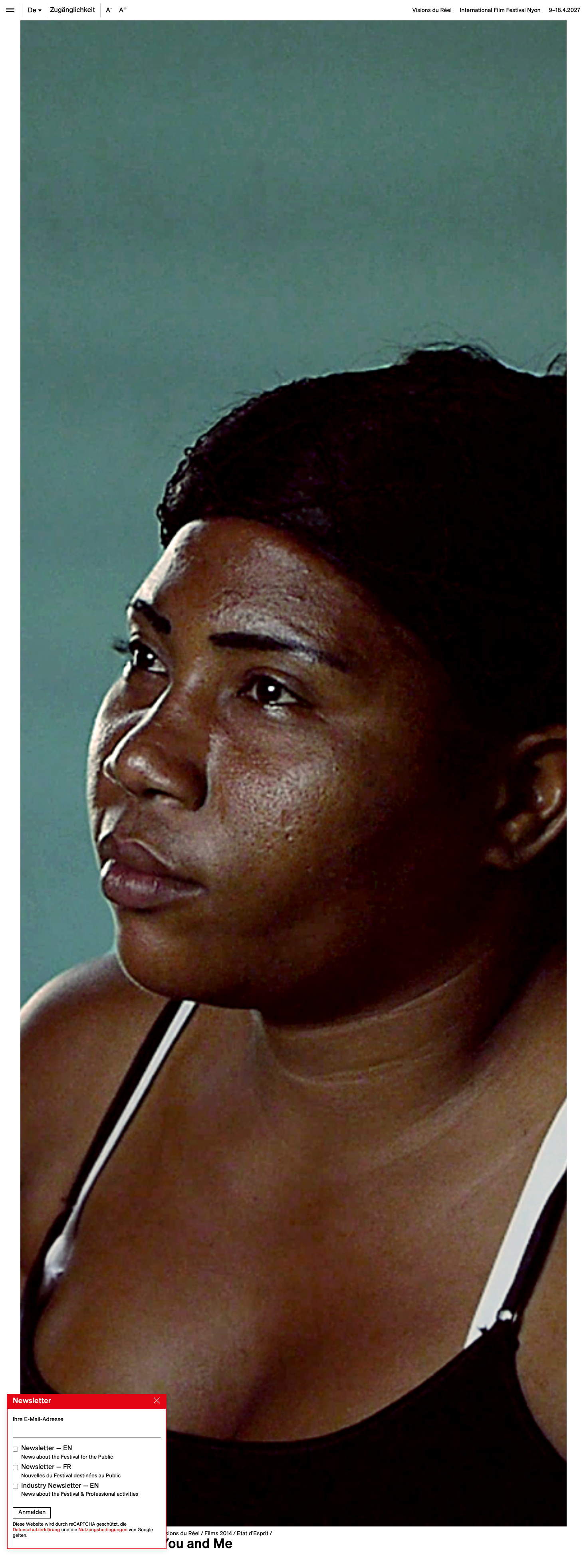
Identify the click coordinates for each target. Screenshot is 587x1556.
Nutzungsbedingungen (102, 1529)
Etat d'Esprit (252, 1533)
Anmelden (32, 1512)
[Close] (155, 1400)
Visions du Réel (180, 1533)
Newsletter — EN (67, 1452)
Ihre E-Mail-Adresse (38, 1419)
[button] (157, 773)
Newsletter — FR (71, 1470)
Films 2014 (218, 1533)
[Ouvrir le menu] (10, 10)
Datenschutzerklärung (36, 1529)
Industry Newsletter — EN (80, 1489)
